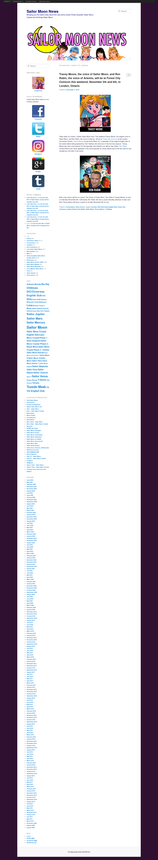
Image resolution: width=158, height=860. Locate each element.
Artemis (94, 207)
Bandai (38, 284)
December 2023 (32, 517)
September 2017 (32, 670)
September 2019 (32, 618)
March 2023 (30, 532)
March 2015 (30, 735)
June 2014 (30, 754)
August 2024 (31, 504)
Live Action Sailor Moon (34, 249)
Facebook (38, 119)
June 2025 (30, 495)
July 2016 (30, 700)
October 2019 (31, 616)
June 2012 (30, 806)
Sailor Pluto (32, 369)
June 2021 (30, 573)
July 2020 (30, 596)
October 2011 (31, 814)
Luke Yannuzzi (31, 197)
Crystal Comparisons (33, 404)
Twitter (38, 136)
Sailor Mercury (36, 322)
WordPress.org (31, 842)
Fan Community (32, 247)
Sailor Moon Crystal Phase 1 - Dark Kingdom (37, 337)
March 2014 (30, 760)
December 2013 (32, 767)
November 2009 (32, 823)
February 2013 (31, 789)
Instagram (38, 154)
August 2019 (31, 620)
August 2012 (31, 802)
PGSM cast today (32, 428)
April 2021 (30, 577)
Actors (29, 238)
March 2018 (30, 657)
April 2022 (30, 551)
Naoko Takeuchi (37, 308)
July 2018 (30, 648)
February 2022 (31, 556)
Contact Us (38, 91)
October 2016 (31, 694)
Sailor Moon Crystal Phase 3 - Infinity (38, 348)
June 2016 (30, 702)
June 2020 (30, 599)
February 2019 (31, 633)
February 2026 (31, 484)
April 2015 (30, 732)
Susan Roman (32, 380)
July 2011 (30, 817)
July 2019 (30, 622)
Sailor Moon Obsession (34, 437)
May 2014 (30, 756)
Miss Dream (30, 413)
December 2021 (32, 560)
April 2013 (30, 784)
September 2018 (32, 644)
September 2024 (32, 502)
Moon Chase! (31, 415)
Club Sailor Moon (32, 400)
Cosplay (29, 245)
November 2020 (32, 588)
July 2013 (30, 778)
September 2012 (32, 799)
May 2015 (30, 730)
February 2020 (31, 607)
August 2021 (31, 568)
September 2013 (32, 773)
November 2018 (32, 640)
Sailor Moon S (34, 358)
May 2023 (30, 527)
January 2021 (31, 584)
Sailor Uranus (41, 372)
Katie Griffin (36, 299)
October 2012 (31, 797)
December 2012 (32, 793)
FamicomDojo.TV (18, 1)
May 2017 (30, 678)
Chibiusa (32, 288)
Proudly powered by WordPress (79, 852)
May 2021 (30, 575)
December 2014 (32, 741)
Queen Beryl (36, 311)
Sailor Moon (90, 209)
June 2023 (30, 525)
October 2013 (31, 771)
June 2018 (30, 650)
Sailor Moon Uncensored (35, 441)
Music (29, 308)
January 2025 (31, 497)
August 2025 (31, 491)
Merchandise (31, 251)
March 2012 (30, 810)
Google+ (38, 171)
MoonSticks (30, 420)
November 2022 (32, 540)
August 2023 (31, 521)
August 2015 (31, 724)
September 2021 (32, 566)
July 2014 (30, 752)
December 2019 (32, 612)
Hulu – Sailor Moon (33, 409)
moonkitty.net (31, 417)
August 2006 (31, 827)
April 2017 (30, 681)
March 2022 (30, 553)
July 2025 (30, 493)
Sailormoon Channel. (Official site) (38, 448)
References (30, 260)
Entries (30, 838)
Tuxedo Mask (36, 386)
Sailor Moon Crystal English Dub (36, 333)
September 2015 (32, 722)
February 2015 (31, 737)
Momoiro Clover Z (39, 306)
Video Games (31, 273)
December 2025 (32, 486)
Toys (28, 271)
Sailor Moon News (44, 1)
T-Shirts (42, 379)
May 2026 (30, 482)
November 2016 (32, 691)
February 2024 (31, 512)
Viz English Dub (36, 391)
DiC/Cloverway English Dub (107, 207)
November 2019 (32, 614)
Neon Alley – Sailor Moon (35, 422)
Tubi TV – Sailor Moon (34, 456)
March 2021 (30, 579)
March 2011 (30, 821)
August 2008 (31, 825)
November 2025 (32, 489)
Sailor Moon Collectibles (34, 435)
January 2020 (31, 609)
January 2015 (31, 739)
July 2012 (30, 804)
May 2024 (30, 508)
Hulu (29, 299)
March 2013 (30, 786)
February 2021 (31, 581)
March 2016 (30, 709)
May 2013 (30, 782)
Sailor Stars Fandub (33, 445)
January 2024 (31, 514)
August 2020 (31, 594)
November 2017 (32, 666)
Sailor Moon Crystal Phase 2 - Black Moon (38, 343)
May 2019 (30, 627)
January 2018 (31, 661)
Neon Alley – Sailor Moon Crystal (37, 424)
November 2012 (32, 795)
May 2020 (30, 601)
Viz (47, 387)
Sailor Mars (34, 318)
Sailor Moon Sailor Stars (36, 359)
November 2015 (32, 717)
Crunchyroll (30, 402)
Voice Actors (80, 207)
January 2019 (31, 635)
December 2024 (32, 499)
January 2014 (31, 765)
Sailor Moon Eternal (35, 352)
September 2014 (32, 748)
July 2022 (30, 545)
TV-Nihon (30, 461)
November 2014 (32, 743)
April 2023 (30, 530)
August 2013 (31, 776)
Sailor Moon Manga (33, 264)
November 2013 (32, 769)
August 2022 (31, 543)
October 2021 (31, 564)
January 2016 (31, 713)
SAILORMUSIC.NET (33, 452)
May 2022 (30, 549)
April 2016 (30, 707)
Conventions (70, 207)
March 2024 (30, 510)
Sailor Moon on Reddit (34, 439)
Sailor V (29, 377)
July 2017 (30, 674)
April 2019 (30, 629)
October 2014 (31, 745)
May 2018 (30, 653)
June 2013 (30, 780)
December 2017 (32, 663)
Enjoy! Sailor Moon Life (34, 407)
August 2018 (31, 646)
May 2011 (30, 819)
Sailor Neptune (40, 366)
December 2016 (32, 689)
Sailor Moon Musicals (33, 266)
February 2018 (31, 659)
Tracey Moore (78, 141)
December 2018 (32, 638)
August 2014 (31, 750)
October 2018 (31, 642)
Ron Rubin (123, 146)
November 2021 (32, 562)
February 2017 (31, 685)
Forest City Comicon (109, 139)
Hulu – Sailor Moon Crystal (35, 411)
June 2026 (30, 480)
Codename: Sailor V (33, 240)
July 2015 (30, 726)
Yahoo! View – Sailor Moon (35, 465)
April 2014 (30, 758)
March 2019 (30, 631)
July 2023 (30, 523)
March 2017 (30, 683)
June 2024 (30, 506)
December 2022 (32, 538)
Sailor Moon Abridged (34, 430)
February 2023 (31, 534)
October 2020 (31, 590)
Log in (29, 836)
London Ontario (71, 209)
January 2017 (31, 687)
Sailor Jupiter (36, 314)
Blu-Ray (45, 284)
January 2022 (31, 558)
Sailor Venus (40, 376)
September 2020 (32, 592)
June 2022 (30, 547)
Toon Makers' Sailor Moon (35, 269)
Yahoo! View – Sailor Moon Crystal (38, 467)
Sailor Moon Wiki (32, 443)
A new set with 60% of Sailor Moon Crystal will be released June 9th (38, 200)
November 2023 (32, 519)
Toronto (35, 383)
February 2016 (31, 711)
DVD (43, 296)
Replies (109, 209)
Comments (32, 840)
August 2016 (31, 698)
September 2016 (32, 696)
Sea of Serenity (31, 454)
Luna (29, 305)
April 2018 (30, 655)
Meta (28, 253)
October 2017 (31, 668)
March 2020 (30, 605)
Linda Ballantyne (40, 302)
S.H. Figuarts (45, 311)
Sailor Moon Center (33, 432)
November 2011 (32, 812)
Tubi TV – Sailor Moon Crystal (36, 458)
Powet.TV (7, 1)
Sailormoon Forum (33, 450)
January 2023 (31, 536)
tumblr (38, 189)
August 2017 (31, 672)
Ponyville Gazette (31, 1)
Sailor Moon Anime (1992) (35, 262)
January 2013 (31, 791)
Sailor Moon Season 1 (37, 362)
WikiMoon (30, 463)
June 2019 (30, 625)
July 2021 (30, 571)
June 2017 (30, 676)
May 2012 (30, 808)
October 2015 (31, 720)
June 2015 (30, 728)
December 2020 (32, 586)
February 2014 (31, 763)
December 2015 (32, 715)
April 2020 (30, 603)
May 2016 (30, 704)
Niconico (29, 426)
